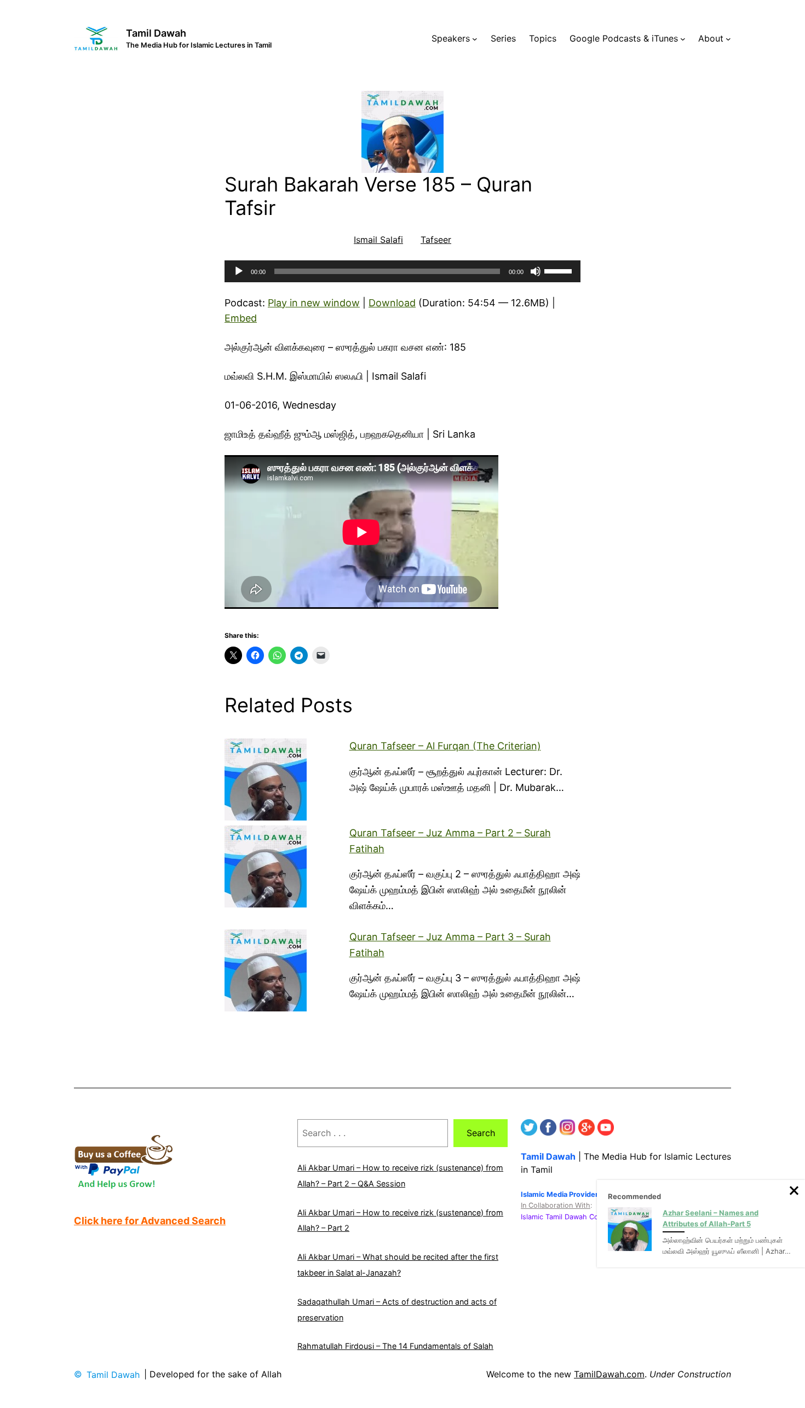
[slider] (559, 270)
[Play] (238, 271)
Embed (241, 318)
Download (392, 303)
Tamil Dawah (156, 33)
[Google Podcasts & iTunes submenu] (683, 39)
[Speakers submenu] (475, 39)
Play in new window (314, 303)
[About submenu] (728, 39)
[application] (402, 271)
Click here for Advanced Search (150, 1220)
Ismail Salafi (378, 239)
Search (481, 1132)
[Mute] (535, 271)
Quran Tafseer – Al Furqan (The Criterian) (445, 746)
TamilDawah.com (609, 1374)
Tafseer (436, 239)
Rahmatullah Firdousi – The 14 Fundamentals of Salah (395, 1346)
